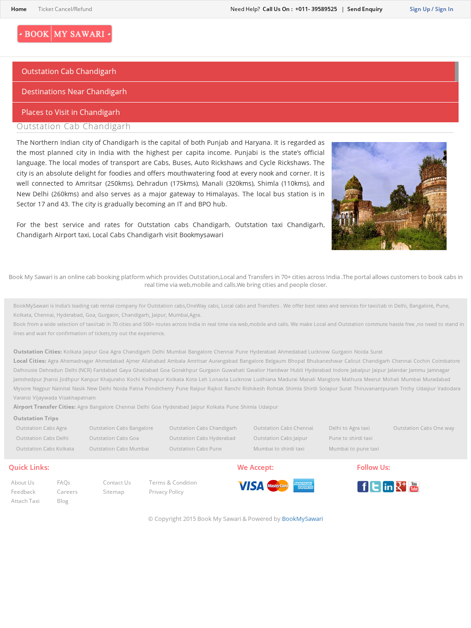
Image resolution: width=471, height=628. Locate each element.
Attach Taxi (25, 501)
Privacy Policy (166, 492)
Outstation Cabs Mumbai (119, 448)
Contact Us (117, 482)
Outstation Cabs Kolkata (45, 448)
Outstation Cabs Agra (41, 427)
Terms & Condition (173, 482)
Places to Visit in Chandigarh (71, 112)
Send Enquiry (364, 9)
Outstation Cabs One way (423, 427)
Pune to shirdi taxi (351, 437)
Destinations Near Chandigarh (74, 91)
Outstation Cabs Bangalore (121, 427)
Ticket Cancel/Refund (65, 9)
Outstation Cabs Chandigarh (203, 427)
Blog (63, 501)
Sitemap (113, 492)
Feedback (23, 492)
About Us (22, 482)
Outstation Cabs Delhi (42, 437)
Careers (67, 492)
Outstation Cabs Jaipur (280, 437)
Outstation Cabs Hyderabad (202, 437)
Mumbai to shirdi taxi (278, 448)
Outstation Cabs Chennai (283, 427)
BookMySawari (302, 518)
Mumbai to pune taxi (354, 448)
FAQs (63, 482)
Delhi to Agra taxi (349, 427)
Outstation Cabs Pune (195, 448)
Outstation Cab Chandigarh (69, 71)
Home (19, 9)
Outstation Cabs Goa (114, 437)
